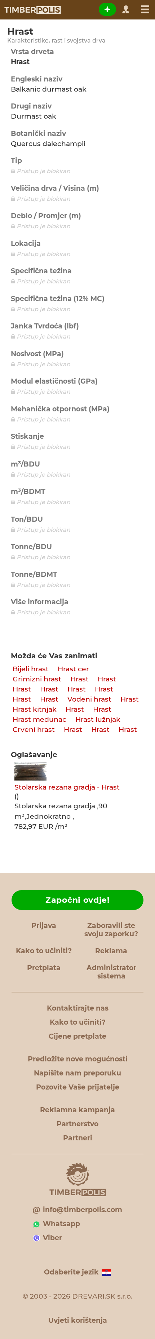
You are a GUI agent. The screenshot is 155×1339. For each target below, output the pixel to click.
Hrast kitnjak (35, 709)
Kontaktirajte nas (77, 1008)
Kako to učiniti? (44, 951)
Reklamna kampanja (77, 1110)
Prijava (43, 926)
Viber (52, 1238)
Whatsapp (61, 1224)
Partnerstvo (77, 1124)
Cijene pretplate (77, 1036)
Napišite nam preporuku (77, 1073)
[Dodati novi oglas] (107, 9)
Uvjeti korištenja (77, 1320)
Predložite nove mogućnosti (78, 1059)
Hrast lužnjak (97, 719)
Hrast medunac (39, 719)
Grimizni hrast (37, 679)
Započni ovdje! (77, 900)
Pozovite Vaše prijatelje (77, 1087)
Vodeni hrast (89, 699)
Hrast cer (73, 669)
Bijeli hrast (31, 669)
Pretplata (44, 968)
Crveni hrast (34, 729)
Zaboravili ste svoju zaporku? (111, 930)
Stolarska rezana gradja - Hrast (67, 787)
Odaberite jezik (71, 1272)
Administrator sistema (111, 972)
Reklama (111, 951)
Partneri (77, 1138)
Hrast (79, 679)
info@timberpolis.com (82, 1210)
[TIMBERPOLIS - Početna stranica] (32, 9)
